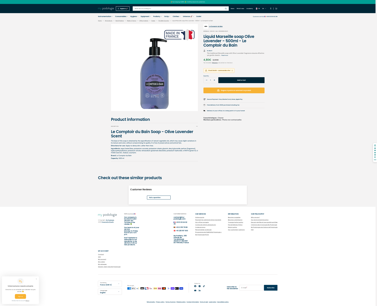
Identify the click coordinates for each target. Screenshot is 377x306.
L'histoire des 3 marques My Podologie (264, 225)
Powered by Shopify (108, 222)
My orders (101, 262)
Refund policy (151, 302)
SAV (99, 257)
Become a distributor (235, 220)
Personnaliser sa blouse (203, 230)
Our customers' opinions (236, 230)
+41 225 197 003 (182, 231)
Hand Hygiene (119, 21)
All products (108, 21)
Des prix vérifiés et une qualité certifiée (264, 222)
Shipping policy (181, 302)
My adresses (102, 264)
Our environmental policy (259, 220)
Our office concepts (202, 222)
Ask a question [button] (155, 197)
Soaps (153, 21)
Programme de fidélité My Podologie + (208, 232)
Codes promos (200, 227)
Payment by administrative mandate (208, 220)
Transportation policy (235, 222)
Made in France (131, 21)
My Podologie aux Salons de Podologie (264, 227)
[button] (275, 8)
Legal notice (212, 302)
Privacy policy (160, 302)
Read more (224, 55)
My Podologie (110, 220)
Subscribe (270, 288)
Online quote (199, 217)
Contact (101, 254)
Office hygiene (143, 21)
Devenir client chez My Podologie (109, 267)
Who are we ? (255, 217)
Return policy (232, 227)
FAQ (252, 230)
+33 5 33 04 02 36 (180, 223)
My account (102, 259)
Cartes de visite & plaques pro (205, 225)
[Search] (226, 8)
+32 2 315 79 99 (181, 227)
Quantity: (206, 76)
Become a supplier (234, 217)
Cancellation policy (223, 302)
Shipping (215, 63)
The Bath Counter (163, 21)
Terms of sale (204, 302)
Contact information (193, 302)
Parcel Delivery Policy (235, 225)
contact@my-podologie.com (179, 218)
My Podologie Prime (202, 235)
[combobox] (181, 8)
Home (100, 21)
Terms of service (170, 302)
